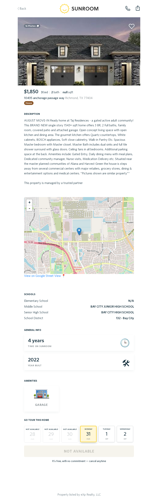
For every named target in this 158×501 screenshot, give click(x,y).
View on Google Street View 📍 (45, 275)
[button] (79, 232)
